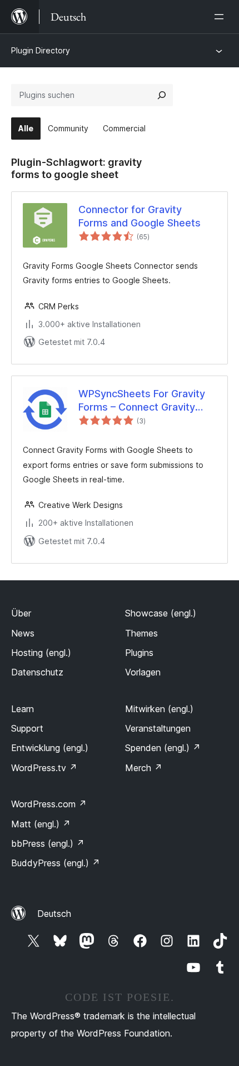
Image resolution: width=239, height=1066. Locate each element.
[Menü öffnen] (221, 16)
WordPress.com (49, 804)
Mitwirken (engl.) (159, 708)
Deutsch (54, 913)
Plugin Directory (40, 50)
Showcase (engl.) (160, 613)
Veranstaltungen (158, 728)
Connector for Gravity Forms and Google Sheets (139, 216)
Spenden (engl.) (163, 747)
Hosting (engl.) (41, 652)
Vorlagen (143, 672)
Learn (22, 708)
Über (21, 613)
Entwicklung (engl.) (49, 747)
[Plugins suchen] (162, 95)
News (22, 633)
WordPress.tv (44, 767)
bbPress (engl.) (47, 843)
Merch (143, 767)
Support (27, 728)
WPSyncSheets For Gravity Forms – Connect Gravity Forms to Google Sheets (141, 400)
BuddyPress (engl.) (55, 862)
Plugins (139, 652)
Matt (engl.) (41, 824)
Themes (141, 633)
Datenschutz (37, 672)
